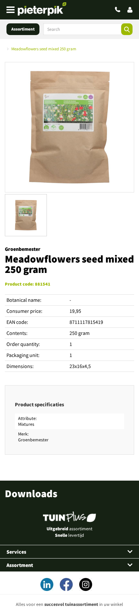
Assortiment (23, 29)
